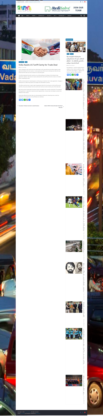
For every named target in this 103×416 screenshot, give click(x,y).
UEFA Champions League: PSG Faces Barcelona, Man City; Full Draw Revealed (84, 214)
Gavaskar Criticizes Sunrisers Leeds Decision (29, 105)
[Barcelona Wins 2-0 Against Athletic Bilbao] (74, 390)
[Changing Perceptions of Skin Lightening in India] (74, 179)
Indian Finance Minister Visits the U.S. (84, 310)
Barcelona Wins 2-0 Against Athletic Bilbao (83, 386)
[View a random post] (84, 15)
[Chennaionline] (19, 15)
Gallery (49, 15)
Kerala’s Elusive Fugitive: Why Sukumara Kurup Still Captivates (84, 277)
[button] (23, 15)
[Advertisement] (51, 29)
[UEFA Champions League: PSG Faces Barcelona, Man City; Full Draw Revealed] (74, 218)
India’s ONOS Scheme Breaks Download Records (53, 106)
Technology (61, 15)
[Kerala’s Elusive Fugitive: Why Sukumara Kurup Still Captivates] (74, 281)
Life (54, 15)
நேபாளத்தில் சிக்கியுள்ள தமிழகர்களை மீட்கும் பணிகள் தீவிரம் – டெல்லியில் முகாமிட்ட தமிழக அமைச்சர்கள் (75, 60)
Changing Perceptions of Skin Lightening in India (84, 175)
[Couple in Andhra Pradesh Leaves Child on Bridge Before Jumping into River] (74, 141)
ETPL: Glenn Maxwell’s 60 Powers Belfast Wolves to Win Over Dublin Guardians (84, 347)
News (27, 15)
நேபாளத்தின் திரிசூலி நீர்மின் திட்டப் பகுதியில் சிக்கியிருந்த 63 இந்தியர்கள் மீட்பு (84, 94)
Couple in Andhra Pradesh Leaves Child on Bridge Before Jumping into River (84, 137)
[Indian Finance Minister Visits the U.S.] (74, 314)
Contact (69, 15)
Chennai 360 (41, 15)
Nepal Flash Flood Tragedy (83, 246)
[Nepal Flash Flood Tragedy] (74, 250)
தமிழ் (22, 15)
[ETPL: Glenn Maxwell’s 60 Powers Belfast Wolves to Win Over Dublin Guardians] (74, 351)
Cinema (33, 15)
